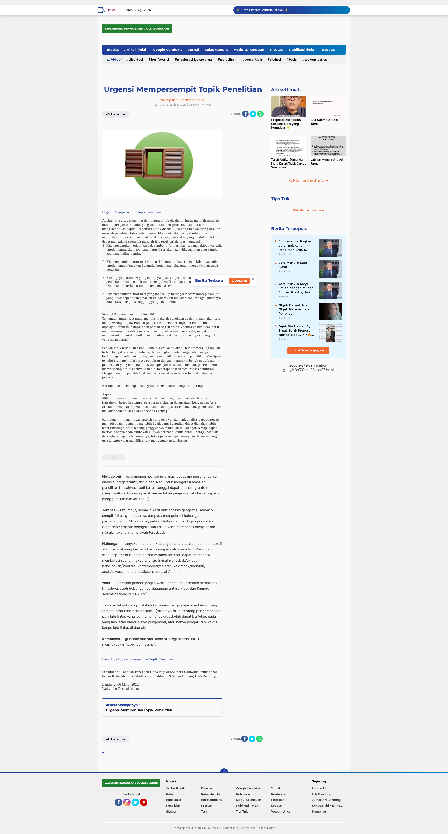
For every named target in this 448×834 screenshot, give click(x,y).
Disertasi (136, 59)
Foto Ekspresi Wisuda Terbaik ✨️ (265, 10)
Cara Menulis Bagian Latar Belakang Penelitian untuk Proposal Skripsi (295, 245)
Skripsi (275, 59)
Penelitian (253, 59)
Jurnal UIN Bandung (326, 800)
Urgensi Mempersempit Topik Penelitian (131, 212)
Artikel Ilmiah (135, 50)
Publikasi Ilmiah (303, 50)
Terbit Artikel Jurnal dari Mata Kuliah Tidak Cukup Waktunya (288, 163)
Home (111, 10)
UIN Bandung (321, 794)
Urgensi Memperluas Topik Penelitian (139, 710)
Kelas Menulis (216, 50)
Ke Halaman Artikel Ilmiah (307, 180)
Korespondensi (211, 800)
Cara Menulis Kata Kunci (293, 265)
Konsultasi (173, 800)
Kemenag (319, 811)
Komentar (117, 114)
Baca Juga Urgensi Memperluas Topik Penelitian (137, 659)
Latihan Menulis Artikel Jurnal (327, 161)
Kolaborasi (243, 794)
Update (240, 280)
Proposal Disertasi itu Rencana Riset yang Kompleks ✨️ (286, 124)
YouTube (147, 808)
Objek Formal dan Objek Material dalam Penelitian (296, 309)
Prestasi (277, 50)
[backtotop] (224, 772)
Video (116, 59)
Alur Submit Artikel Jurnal (324, 122)
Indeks (113, 50)
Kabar (170, 794)
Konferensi (160, 59)
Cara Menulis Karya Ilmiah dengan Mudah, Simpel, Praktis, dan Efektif (296, 288)
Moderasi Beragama (194, 59)
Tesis (293, 59)
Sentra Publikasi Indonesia (329, 805)
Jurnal (193, 50)
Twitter (137, 808)
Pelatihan (228, 59)
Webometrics (315, 59)
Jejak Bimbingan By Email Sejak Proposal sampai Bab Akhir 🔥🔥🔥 (295, 330)
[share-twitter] (253, 114)
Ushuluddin (320, 788)
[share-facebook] (245, 114)
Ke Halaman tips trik (307, 210)
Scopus (328, 50)
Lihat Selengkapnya (307, 350)
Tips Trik (280, 198)
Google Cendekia (167, 50)
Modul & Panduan (249, 50)
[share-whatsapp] (260, 114)
